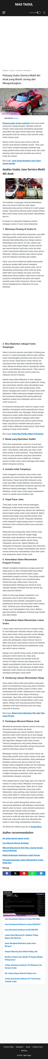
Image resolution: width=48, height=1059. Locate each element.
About (28, 1047)
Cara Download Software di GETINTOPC (21, 930)
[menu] (5, 12)
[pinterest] (24, 873)
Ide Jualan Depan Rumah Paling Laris (20, 973)
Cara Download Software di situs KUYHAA (22, 919)
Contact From (38, 1047)
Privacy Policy (9, 1047)
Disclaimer (19, 1047)
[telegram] (41, 873)
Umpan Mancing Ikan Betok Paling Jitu (21, 951)
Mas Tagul (24, 4)
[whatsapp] (32, 873)
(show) (15, 118)
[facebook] (7, 873)
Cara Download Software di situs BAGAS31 (23, 924)
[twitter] (15, 873)
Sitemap (24, 1051)
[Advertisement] (24, 43)
